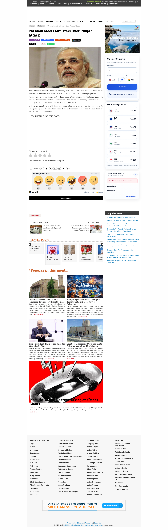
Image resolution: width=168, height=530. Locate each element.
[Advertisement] (99, 13)
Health (42, 4)
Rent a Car (88, 4)
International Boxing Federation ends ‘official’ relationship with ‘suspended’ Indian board (123, 241)
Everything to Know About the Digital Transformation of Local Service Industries (83, 301)
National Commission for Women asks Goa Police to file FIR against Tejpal (122, 225)
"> (55, 44)
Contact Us (97, 523)
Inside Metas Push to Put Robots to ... (35, 248)
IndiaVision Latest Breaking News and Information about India (82, 525)
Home (32, 26)
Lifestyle (91, 21)
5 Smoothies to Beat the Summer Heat (121, 217)
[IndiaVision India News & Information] (41, 13)
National (32, 21)
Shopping (51, 4)
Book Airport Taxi (76, 4)
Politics (101, 21)
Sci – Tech (81, 21)
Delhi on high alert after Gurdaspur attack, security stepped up (52, 228)
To (127, 75)
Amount (110, 65)
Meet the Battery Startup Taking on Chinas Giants (64, 402)
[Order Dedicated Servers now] (122, 53)
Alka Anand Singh (64, 40)
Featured (109, 21)
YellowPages (113, 4)
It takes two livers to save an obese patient (122, 221)
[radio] (31, 156)
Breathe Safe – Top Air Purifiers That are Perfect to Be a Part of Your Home (121, 230)
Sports (58, 21)
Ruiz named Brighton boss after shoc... (103, 257)
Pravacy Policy (71, 523)
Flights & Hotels (62, 4)
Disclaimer (80, 523)
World (40, 21)
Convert (122, 87)
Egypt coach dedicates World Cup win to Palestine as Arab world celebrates (84, 345)
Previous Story (40, 223)
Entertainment (69, 21)
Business (49, 21)
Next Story (93, 223)
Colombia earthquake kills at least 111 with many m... (120, 1)
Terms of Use (89, 523)
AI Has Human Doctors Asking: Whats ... (52, 258)
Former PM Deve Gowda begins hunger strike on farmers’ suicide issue (80, 228)
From (109, 75)
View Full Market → (132, 196)
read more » (38, 314)
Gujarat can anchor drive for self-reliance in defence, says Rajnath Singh (46, 300)
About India (33, 4)
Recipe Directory (100, 4)
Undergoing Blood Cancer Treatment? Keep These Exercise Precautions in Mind (123, 256)
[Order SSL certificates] (84, 510)
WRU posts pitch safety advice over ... (69, 257)
